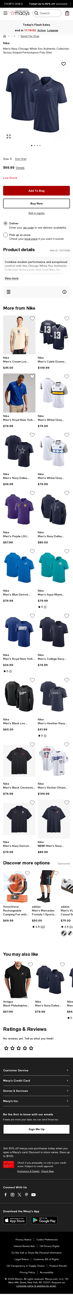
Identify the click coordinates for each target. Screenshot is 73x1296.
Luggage (52, 30)
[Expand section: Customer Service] (36, 1070)
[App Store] (14, 1220)
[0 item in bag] (67, 13)
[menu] (5, 13)
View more (11, 278)
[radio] (64, 933)
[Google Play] (44, 1220)
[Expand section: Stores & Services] (36, 1091)
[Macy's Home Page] (19, 13)
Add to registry (36, 213)
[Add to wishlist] (63, 64)
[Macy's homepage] (4, 36)
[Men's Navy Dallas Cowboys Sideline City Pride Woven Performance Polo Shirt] (50, 979)
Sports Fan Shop (30, 36)
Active (41, 30)
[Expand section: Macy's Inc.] (36, 1101)
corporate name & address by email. (36, 1286)
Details (20, 167)
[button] (13, 36)
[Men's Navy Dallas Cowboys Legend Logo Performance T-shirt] (19, 451)
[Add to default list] (32, 318)
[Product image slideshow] (36, 105)
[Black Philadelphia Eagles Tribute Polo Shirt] (18, 979)
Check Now (47, 1171)
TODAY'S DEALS (13, 4)
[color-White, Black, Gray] (64, 933)
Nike (6, 43)
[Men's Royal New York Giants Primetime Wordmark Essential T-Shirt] (19, 632)
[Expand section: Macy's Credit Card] (36, 1081)
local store (31, 238)
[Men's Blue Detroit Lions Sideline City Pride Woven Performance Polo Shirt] (19, 567)
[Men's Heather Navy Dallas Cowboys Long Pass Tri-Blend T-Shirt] (54, 696)
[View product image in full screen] (8, 136)
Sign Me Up (37, 1129)
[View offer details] (36, 292)
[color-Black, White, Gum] (70, 933)
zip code (28, 227)
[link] (19, 363)
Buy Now (36, 203)
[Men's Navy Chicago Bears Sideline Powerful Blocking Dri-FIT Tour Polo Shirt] (54, 819)
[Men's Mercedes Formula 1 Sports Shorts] (45, 886)
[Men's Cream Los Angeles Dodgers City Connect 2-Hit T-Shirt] (19, 334)
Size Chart (20, 159)
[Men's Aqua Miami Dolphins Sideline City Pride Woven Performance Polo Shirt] (54, 567)
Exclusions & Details (28, 1171)
